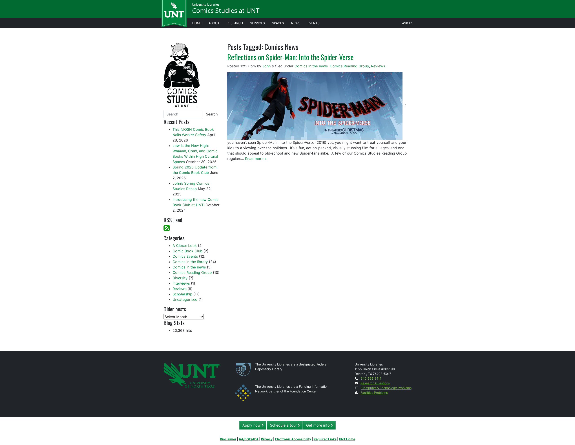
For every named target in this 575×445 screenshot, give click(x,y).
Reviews (378, 66)
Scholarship (182, 294)
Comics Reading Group (349, 66)
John (266, 66)
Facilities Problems (374, 392)
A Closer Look (184, 245)
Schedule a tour (284, 425)
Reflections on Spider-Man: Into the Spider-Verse (290, 57)
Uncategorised (184, 299)
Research (235, 23)
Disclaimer (228, 439)
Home (196, 23)
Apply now (252, 425)
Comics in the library (190, 261)
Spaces (278, 23)
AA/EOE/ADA (249, 439)
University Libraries (205, 4)
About (214, 23)
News (295, 23)
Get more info (318, 425)
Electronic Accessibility (293, 439)
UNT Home (347, 439)
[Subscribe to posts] (167, 227)
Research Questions (375, 383)
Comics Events (185, 256)
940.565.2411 (370, 378)
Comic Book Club (187, 251)
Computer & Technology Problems (386, 388)
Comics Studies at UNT (226, 10)
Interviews (181, 283)
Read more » (256, 158)
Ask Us (407, 23)
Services (257, 23)
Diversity (180, 278)
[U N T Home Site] (192, 374)
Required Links (325, 439)
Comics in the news (311, 66)
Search (212, 114)
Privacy (266, 439)
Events (313, 23)
